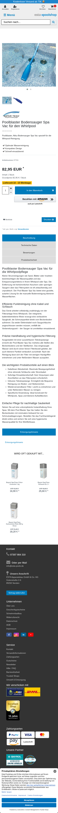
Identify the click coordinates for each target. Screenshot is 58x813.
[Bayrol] (14, 760)
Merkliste (8, 220)
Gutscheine (11, 661)
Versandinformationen (16, 653)
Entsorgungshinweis (29, 432)
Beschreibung (29, 238)
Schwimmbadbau (14, 613)
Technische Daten (29, 245)
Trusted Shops (12, 676)
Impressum (11, 629)
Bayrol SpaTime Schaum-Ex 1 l (43, 483)
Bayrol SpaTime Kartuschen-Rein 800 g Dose (14, 524)
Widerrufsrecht (12, 617)
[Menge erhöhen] (11, 188)
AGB (8, 625)
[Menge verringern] (11, 192)
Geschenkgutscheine (15, 609)
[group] (14, 471)
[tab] (29, 238)
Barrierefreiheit (13, 672)
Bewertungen (29, 252)
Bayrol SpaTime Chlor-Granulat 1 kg (14, 483)
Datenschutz (11, 621)
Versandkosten (23, 229)
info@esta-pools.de (15, 566)
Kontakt (9, 649)
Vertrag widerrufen (16, 593)
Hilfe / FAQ (11, 668)
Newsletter (11, 664)
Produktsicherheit (29, 260)
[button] (35, 201)
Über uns (10, 606)
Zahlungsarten (12, 657)
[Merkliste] (43, 7)
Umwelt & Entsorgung (16, 680)
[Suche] (53, 22)
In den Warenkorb (35, 190)
